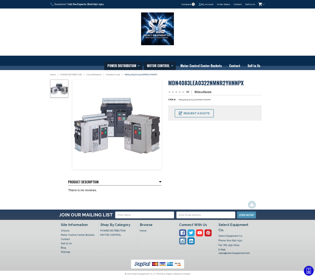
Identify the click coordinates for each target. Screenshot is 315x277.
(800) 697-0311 (95, 4)
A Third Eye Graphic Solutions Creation (172, 274)
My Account (207, 4)
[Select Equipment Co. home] (157, 28)
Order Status (223, 4)
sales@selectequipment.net (234, 253)
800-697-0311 (234, 240)
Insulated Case (113, 75)
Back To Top (252, 205)
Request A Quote (197, 113)
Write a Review (202, 92)
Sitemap (65, 252)
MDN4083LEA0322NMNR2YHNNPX (141, 75)
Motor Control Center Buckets (201, 65)
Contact (238, 4)
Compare (186, 4)
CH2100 (65, 230)
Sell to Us (250, 4)
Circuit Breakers (93, 75)
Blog (63, 247)
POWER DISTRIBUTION (122, 65)
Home (53, 75)
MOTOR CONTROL (158, 65)
